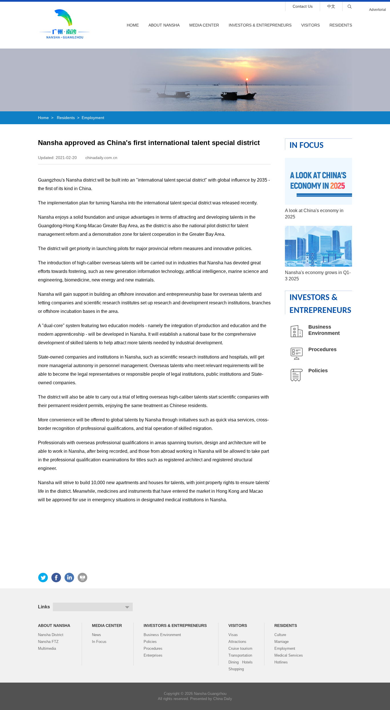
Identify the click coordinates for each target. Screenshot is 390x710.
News (96, 635)
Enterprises (153, 655)
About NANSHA (164, 25)
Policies (318, 370)
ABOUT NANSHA (54, 625)
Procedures (322, 349)
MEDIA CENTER (204, 25)
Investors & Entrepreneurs (260, 25)
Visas (233, 635)
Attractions (237, 641)
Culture (280, 635)
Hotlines (281, 662)
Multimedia (47, 648)
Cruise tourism (240, 648)
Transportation (240, 655)
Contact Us (303, 6)
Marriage (281, 641)
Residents (340, 25)
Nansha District (50, 635)
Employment (93, 117)
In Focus (306, 145)
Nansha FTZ (48, 641)
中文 (331, 6)
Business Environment (162, 635)
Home (133, 25)
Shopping (236, 669)
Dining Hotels (240, 662)
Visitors (310, 25)
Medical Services (288, 655)
